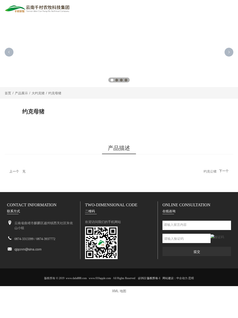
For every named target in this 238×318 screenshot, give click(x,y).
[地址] (9, 222)
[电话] (9, 238)
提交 (197, 251)
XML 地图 (119, 290)
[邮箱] (9, 249)
